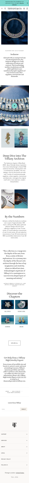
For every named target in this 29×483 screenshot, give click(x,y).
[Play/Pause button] (14, 106)
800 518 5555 (22, 377)
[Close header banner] (27, 3)
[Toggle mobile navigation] (2, 8)
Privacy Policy (6, 459)
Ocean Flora (21, 311)
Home (7, 391)
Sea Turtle (7, 311)
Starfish (7, 326)
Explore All (14, 343)
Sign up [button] (24, 409)
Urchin (21, 326)
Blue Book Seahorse (14, 392)
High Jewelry (16, 391)
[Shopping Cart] (27, 8)
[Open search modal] (5, 8)
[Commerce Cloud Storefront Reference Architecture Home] (14, 425)
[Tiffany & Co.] (15, 8)
